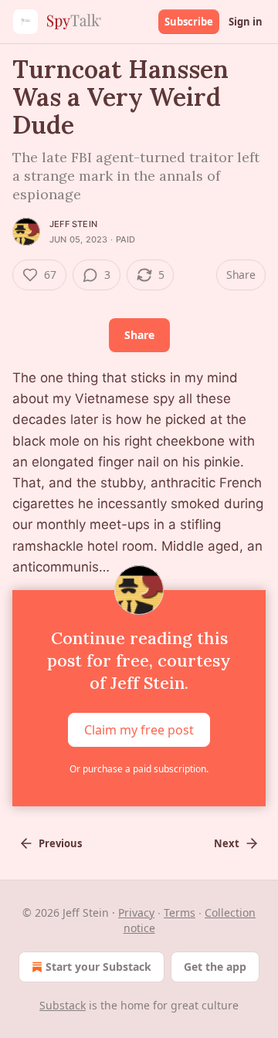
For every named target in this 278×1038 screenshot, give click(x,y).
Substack (62, 1005)
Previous (60, 843)
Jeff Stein (73, 224)
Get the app (215, 966)
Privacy (136, 912)
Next (226, 843)
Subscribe (188, 22)
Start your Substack (98, 966)
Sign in (246, 22)
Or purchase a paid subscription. (139, 768)
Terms (179, 912)
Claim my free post (139, 729)
